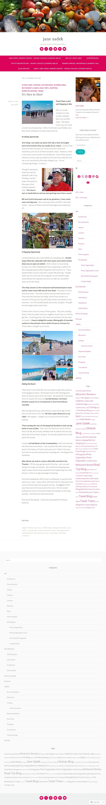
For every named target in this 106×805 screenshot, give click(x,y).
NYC (77, 449)
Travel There (62, 533)
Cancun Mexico (94, 398)
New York (94, 446)
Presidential (82, 303)
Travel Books (82, 367)
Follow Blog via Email (88, 130)
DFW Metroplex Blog (83, 410)
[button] (35, 231)
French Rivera (62, 528)
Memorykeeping (89, 437)
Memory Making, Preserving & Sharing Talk (80, 63)
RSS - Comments (81, 198)
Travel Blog (53, 533)
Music (80, 249)
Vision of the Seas (80, 507)
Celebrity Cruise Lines (34, 528)
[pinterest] (60, 49)
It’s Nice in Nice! (32, 94)
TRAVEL (41, 91)
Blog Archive (24, 69)
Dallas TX (32, 757)
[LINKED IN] (55, 798)
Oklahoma (81, 449)
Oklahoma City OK (88, 449)
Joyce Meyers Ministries (46, 762)
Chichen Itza (91, 404)
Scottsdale (79, 476)
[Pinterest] (93, 176)
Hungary (93, 419)
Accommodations (84, 330)
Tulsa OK (97, 501)
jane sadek (53, 39)
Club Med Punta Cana (82, 407)
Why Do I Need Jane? (73, 58)
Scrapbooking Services (92, 774)
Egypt (78, 416)
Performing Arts (83, 254)
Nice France (52, 530)
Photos (94, 461)
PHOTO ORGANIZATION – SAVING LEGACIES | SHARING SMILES (34, 63)
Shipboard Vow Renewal (90, 486)
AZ (95, 394)
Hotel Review (85, 419)
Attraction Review (85, 394)
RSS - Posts (79, 192)
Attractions (27, 85)
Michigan (88, 446)
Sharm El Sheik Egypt (44, 777)
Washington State (89, 508)
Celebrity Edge (46, 528)
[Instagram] (86, 176)
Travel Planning (83, 373)
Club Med (96, 404)
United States (82, 308)
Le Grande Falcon (32, 530)
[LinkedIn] (90, 176)
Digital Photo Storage (82, 413)
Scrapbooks (86, 481)
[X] (82, 176)
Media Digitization (94, 762)
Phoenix (88, 451)
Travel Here (43, 781)
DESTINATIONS (47, 85)
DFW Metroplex (83, 292)
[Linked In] (55, 49)
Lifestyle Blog (43, 530)
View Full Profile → (82, 117)
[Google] (97, 176)
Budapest (78, 398)
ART (77, 211)
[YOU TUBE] (65, 798)
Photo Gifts (93, 451)
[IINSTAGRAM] (51, 798)
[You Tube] (64, 49)
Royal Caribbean (90, 469)
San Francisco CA (94, 473)
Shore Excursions (29, 91)
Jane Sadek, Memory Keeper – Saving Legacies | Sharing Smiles (35, 58)
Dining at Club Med (94, 413)
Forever (77, 419)
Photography (82, 260)
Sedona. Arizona (88, 484)
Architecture (82, 217)
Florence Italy (94, 416)
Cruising (37, 85)
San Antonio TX (85, 473)
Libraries (81, 238)
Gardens (81, 233)
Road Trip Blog (12, 773)
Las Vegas (83, 429)
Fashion (80, 227)
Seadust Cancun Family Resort (21, 777)
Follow (80, 152)
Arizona (88, 391)
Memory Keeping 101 (39, 765)
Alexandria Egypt (80, 391)
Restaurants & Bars (30, 88)
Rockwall (79, 319)
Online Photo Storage (11, 769)
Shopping (54, 88)
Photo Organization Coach (90, 271)
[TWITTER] (46, 798)
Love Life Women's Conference (89, 433)
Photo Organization (87, 265)
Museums (81, 244)
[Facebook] (42, 49)
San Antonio (33, 774)
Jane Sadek (14, 105)
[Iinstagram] (51, 49)
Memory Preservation (91, 443)
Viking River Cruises (83, 505)
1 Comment (25, 536)
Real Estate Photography (89, 276)
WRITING (78, 378)
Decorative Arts (83, 222)
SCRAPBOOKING (93, 58)
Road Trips (44, 88)
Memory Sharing (81, 446)
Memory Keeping (81, 314)
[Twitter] (46, 49)
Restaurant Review (63, 530)
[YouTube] (88, 182)
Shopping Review (27, 533)
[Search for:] (88, 161)
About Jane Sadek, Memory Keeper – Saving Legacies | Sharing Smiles (63, 69)
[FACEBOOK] (41, 798)
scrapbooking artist (82, 478)
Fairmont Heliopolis (86, 416)
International (60, 85)
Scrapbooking (86, 281)
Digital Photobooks (95, 410)
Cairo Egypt (84, 398)
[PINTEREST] (60, 798)
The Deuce (22, 782)
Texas (77, 492)
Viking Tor (93, 505)
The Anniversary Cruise (41, 533)
